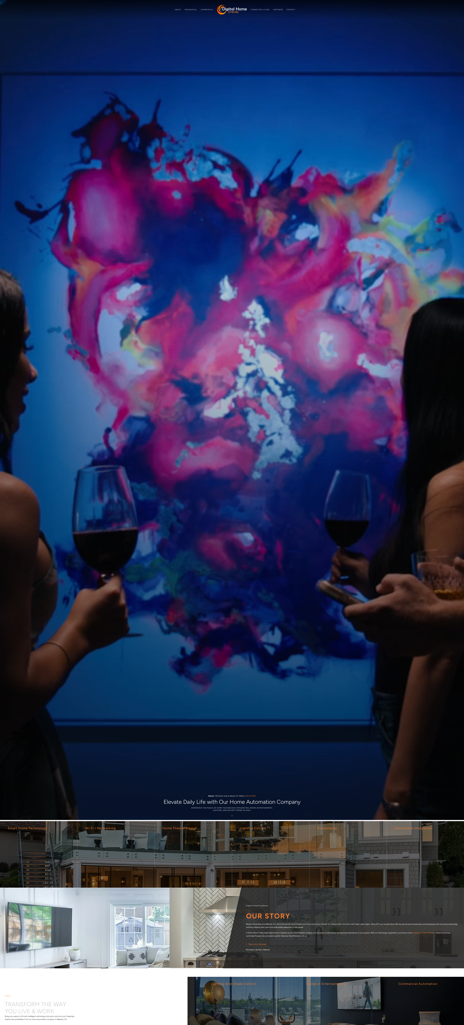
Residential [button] (191, 10)
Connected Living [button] (260, 10)
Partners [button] (278, 10)
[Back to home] (232, 9)
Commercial (207, 10)
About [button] (178, 10)
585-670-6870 (251, 796)
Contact (290, 10)
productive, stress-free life (423, 933)
